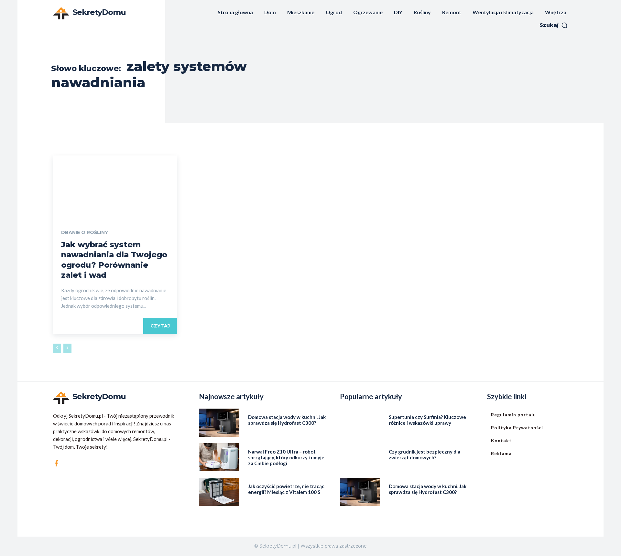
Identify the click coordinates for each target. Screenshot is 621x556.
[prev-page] (57, 348)
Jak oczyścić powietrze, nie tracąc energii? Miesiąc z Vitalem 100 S (286, 489)
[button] (553, 25)
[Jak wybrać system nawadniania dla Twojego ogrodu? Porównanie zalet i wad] (115, 186)
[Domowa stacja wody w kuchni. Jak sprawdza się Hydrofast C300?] (219, 423)
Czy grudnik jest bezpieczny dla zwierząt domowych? (424, 454)
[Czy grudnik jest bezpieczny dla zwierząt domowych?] (360, 457)
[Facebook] (56, 463)
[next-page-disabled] (67, 348)
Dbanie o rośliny (84, 232)
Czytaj (160, 326)
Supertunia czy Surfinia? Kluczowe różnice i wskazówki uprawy (427, 420)
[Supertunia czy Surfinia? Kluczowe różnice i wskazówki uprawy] (360, 423)
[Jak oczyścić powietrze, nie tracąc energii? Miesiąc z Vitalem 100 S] (219, 492)
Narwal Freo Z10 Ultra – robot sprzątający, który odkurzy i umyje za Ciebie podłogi (286, 457)
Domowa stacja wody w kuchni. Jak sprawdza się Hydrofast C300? (287, 420)
